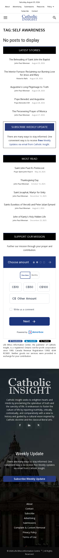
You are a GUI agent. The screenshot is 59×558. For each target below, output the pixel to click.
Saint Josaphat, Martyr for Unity (29, 192)
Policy (49, 7)
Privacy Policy (30, 532)
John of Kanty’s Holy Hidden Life (29, 216)
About (7, 7)
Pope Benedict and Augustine (29, 99)
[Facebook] (20, 425)
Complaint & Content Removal (29, 527)
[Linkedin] (29, 425)
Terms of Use (29, 537)
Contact (35, 11)
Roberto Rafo (22, 78)
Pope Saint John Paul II (23, 171)
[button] (5, 17)
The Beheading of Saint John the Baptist (29, 59)
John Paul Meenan (22, 63)
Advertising (17, 7)
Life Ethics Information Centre (27, 551)
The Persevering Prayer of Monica (29, 111)
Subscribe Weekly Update (29, 127)
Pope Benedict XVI (22, 103)
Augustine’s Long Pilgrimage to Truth (29, 87)
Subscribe (25, 11)
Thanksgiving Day (29, 180)
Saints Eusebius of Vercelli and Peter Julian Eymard (29, 204)
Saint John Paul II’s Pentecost (29, 168)
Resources (40, 7)
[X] (38, 425)
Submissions (29, 7)
